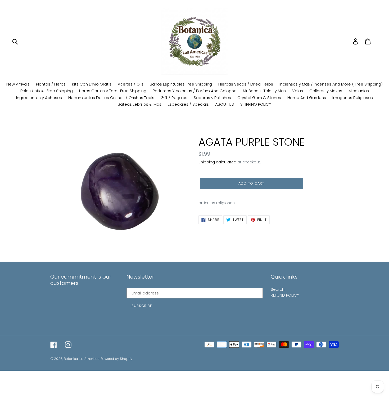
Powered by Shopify (116, 358)
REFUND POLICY (285, 295)
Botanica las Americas (81, 358)
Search (277, 289)
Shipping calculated (217, 162)
